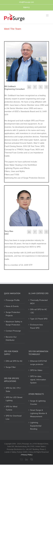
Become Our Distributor (11, 338)
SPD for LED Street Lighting (14, 399)
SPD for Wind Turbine (11, 408)
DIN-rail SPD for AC (14, 361)
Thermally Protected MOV (39, 301)
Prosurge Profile (13, 300)
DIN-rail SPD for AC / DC (38, 311)
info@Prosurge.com (26, 2)
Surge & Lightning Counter (38, 402)
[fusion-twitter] (40, 87)
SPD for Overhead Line (13, 417)
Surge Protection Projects (13, 314)
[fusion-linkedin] (29, 87)
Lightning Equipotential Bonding (35, 425)
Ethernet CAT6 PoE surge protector (38, 362)
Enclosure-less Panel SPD (36, 326)
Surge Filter (11, 367)
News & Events (12, 306)
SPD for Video (36, 370)
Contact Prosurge (13, 331)
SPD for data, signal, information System (38, 379)
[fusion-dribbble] (46, 87)
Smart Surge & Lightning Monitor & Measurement (38, 413)
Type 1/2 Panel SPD (38, 319)
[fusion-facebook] (35, 87)
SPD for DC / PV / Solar (13, 389)
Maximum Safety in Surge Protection (14, 323)
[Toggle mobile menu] (47, 15)
